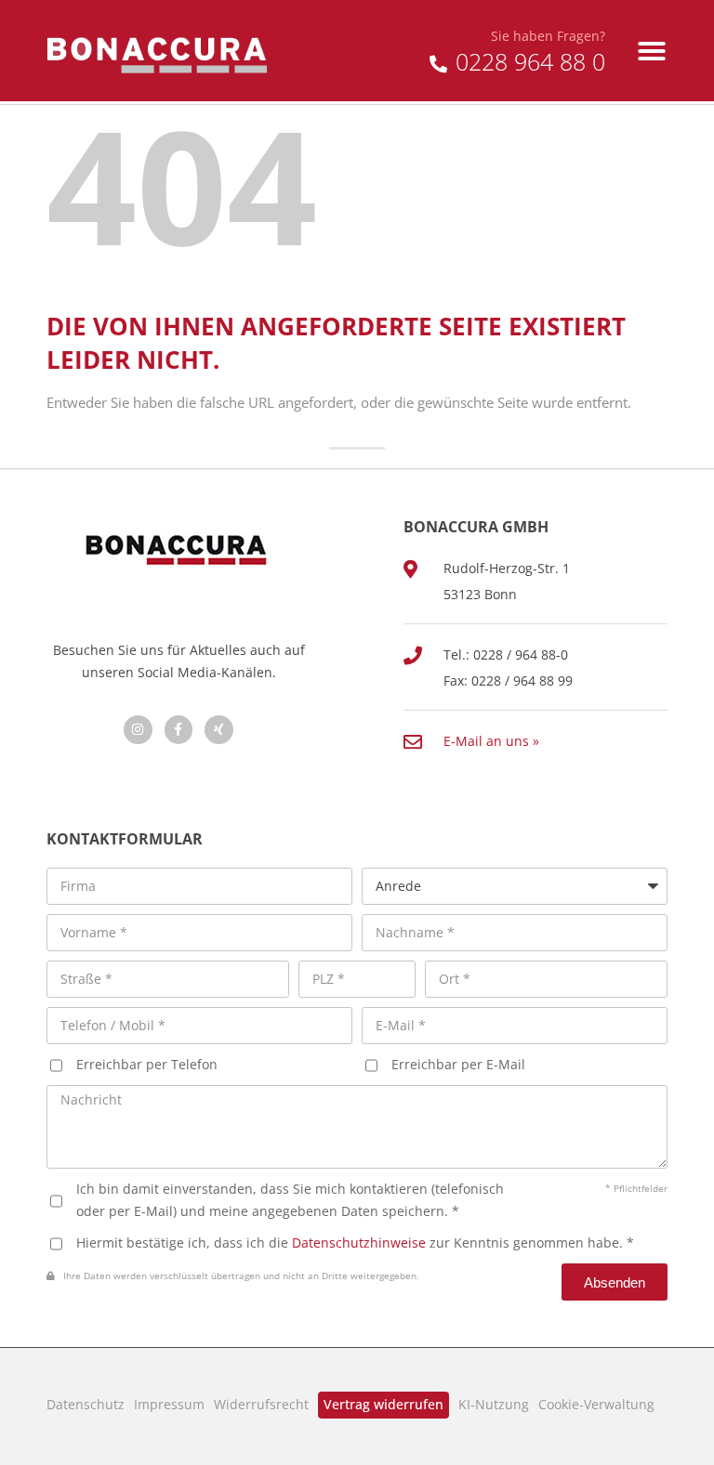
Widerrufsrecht (261, 1404)
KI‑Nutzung (493, 1404)
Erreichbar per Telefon (147, 1064)
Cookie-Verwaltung (596, 1404)
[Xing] (219, 729)
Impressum (169, 1404)
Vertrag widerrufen (383, 1404)
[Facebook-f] (179, 729)
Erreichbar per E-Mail (458, 1064)
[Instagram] (138, 729)
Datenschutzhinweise (359, 1242)
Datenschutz (85, 1404)
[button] (651, 51)
